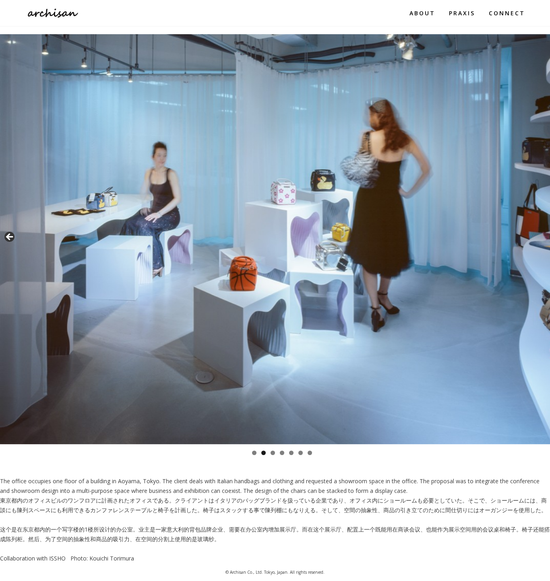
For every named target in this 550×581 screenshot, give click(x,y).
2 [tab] (263, 453)
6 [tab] (300, 453)
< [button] (10, 237)
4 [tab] (282, 453)
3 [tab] (273, 453)
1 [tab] (254, 453)
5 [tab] (291, 453)
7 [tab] (310, 453)
